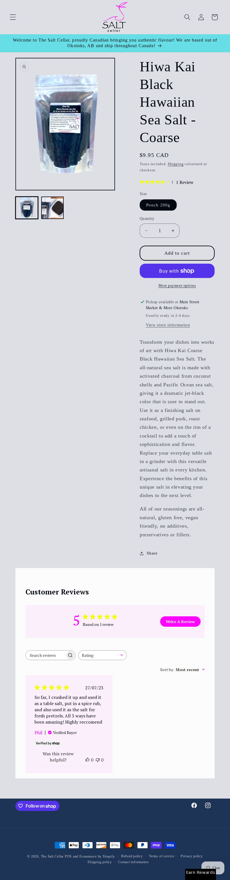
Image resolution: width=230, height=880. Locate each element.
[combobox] (102, 655)
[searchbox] (45, 655)
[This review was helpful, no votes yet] (87, 760)
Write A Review (180, 621)
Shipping (175, 164)
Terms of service (161, 856)
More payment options (177, 285)
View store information (168, 324)
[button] (13, 17)
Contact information (133, 862)
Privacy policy (192, 856)
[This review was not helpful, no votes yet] (98, 760)
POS (68, 856)
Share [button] (152, 553)
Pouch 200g (158, 204)
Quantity (147, 218)
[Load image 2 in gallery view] (52, 208)
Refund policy (132, 856)
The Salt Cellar (52, 856)
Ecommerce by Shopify (97, 856)
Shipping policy (100, 862)
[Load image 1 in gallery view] (26, 208)
